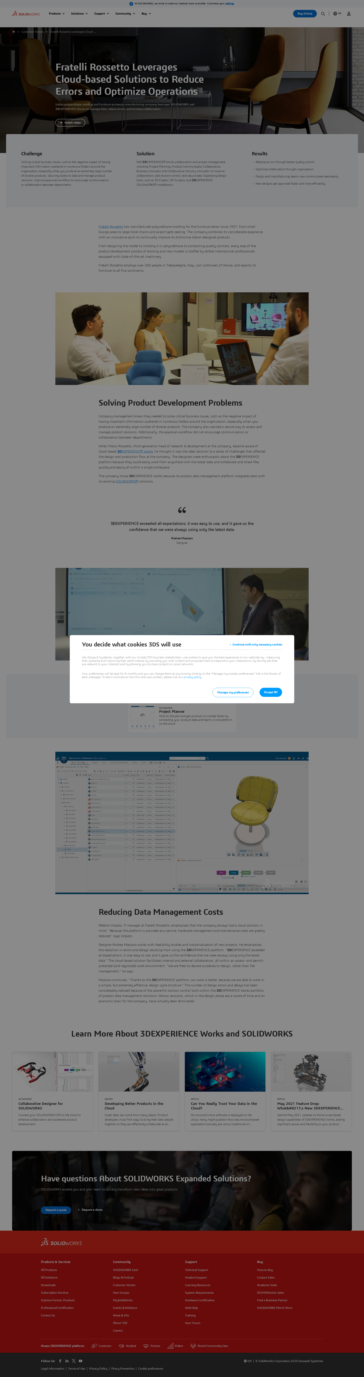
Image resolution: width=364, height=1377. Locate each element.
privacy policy (192, 677)
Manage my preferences (233, 692)
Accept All (271, 692)
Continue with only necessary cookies (257, 644)
